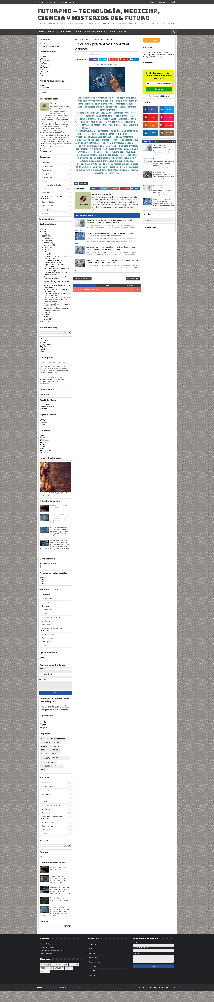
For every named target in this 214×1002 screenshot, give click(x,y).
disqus (107, 285)
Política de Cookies (47, 944)
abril (45, 312)
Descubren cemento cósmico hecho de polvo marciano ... (57, 278)
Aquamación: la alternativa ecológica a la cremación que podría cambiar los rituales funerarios (54, 519)
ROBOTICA (51, 32)
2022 (44, 321)
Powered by (153, 96)
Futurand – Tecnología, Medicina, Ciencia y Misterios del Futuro (98, 14)
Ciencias (46, 162)
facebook (43, 56)
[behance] (66, 2)
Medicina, (97, 54)
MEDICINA (78, 32)
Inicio (152, 2)
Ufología (46, 209)
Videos (45, 213)
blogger (84, 285)
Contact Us (44, 71)
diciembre (47, 238)
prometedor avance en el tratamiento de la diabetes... (54, 261)
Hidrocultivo (44, 452)
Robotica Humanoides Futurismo (51, 197)
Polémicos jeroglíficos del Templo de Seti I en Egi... (57, 257)
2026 (44, 229)
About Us (161, 2)
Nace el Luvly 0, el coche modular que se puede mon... (56, 309)
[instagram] (70, 2)
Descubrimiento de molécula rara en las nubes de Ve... (57, 282)
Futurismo (46, 170)
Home (41, 32)
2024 (44, 234)
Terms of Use (45, 60)
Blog (41, 69)
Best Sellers (44, 67)
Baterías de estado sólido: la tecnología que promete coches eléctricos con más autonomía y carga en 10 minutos (54, 370)
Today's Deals (45, 65)
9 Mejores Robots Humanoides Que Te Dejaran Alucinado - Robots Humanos (59, 879)
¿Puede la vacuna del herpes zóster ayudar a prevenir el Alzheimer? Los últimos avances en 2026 (109, 221)
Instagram (43, 419)
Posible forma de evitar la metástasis (59, 899)
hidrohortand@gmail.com (49, 406)
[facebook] (39, 2)
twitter (42, 579)
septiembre (48, 245)
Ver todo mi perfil (46, 151)
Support (42, 75)
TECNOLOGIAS (65, 32)
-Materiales (44, 443)
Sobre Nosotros (45, 87)
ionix (54, 104)
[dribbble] (58, 2)
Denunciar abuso (46, 219)
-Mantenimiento (45, 450)
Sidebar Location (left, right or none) (53, 706)
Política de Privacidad (47, 947)
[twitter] (43, 2)
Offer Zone (44, 64)
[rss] (62, 2)
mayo (46, 254)
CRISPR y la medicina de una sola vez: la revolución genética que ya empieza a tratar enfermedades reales (54, 532)
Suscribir (159, 89)
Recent (147, 141)
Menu (42, 439)
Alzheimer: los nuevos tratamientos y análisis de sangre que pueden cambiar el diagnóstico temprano (110, 248)
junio (46, 252)
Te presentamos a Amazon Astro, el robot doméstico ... (57, 274)
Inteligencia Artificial (52, 185)
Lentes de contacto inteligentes (54, 362)
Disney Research (49, 166)
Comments (170, 141)
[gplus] (46, 2)
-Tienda (42, 446)
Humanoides (47, 178)
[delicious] (74, 2)
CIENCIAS (101, 32)
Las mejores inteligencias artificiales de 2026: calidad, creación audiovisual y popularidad (52, 380)
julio (45, 249)
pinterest (43, 583)
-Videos (42, 448)
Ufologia (43, 348)
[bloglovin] (54, 2)
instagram (43, 58)
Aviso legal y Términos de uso (51, 950)
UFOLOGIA (112, 32)
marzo (46, 314)
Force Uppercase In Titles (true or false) (54, 710)
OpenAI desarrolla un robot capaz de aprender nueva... (57, 305)
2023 (44, 236)
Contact (171, 2)
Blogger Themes (75, 987)
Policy (42, 62)
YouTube (43, 421)
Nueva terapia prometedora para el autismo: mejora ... (56, 270)
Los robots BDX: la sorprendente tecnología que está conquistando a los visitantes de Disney (163, 175)
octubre (47, 243)
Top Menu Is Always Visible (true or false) (54, 708)
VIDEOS (122, 32)
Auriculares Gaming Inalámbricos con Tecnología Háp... (57, 294)
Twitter (42, 424)
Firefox (42, 720)
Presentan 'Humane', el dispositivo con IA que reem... (56, 301)
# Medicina (83, 183)
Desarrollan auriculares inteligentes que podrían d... (56, 290)
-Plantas (43, 444)
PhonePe (43, 659)
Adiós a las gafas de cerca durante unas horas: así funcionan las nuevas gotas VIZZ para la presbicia (112, 262)
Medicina (46, 189)
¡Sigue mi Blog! (151, 40)
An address (44, 408)
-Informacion (44, 441)
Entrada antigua (133, 279)
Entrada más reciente (82, 279)
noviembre (48, 240)
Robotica (46, 193)
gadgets (46, 174)
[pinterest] (50, 2)
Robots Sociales (49, 202)
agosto (46, 247)
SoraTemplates (51, 987)
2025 (44, 231)
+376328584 (44, 405)
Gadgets (43, 346)
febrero (46, 317)
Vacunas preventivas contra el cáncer (57, 297)
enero (46, 319)
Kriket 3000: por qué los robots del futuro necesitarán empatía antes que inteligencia (163, 189)
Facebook (43, 93)
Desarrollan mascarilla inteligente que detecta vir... (57, 286)
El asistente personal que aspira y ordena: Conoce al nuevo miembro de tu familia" (60, 890)
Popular (159, 141)
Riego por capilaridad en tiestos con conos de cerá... (56, 265)
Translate (55, 47)
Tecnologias (47, 206)
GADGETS (89, 32)
